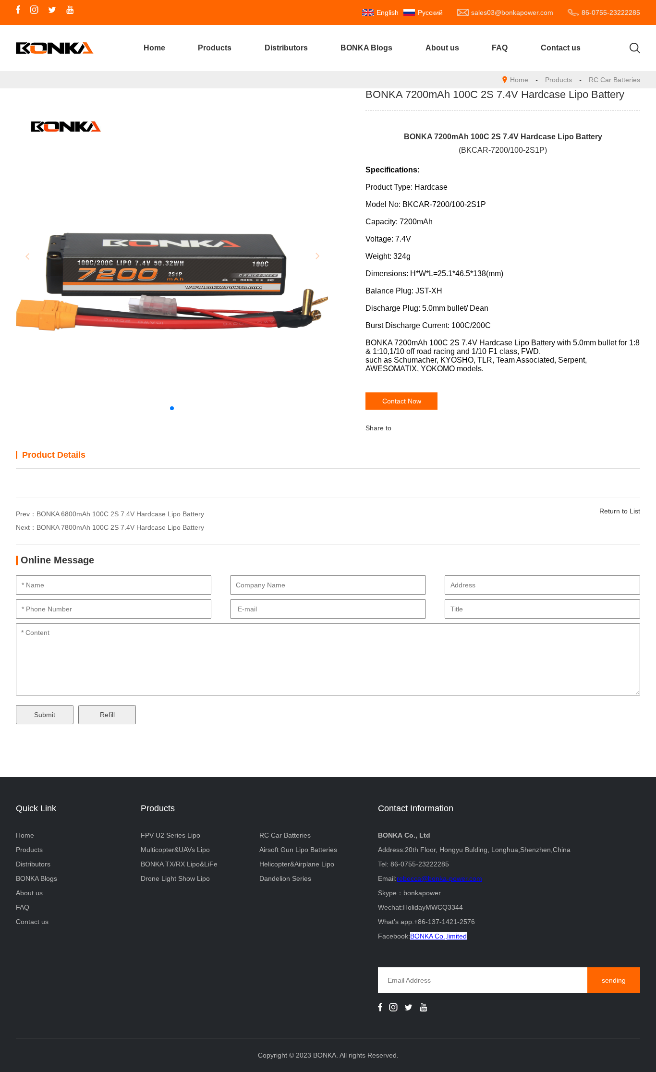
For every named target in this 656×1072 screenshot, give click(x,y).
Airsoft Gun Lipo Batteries (298, 849)
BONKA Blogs (366, 48)
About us (442, 48)
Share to (378, 428)
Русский (430, 12)
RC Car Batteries (614, 80)
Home (154, 48)
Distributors (286, 48)
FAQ (500, 48)
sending (614, 980)
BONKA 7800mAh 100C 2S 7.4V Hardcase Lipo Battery (120, 527)
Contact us (561, 48)
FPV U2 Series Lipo (170, 835)
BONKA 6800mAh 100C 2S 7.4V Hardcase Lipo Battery (120, 514)
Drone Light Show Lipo (175, 878)
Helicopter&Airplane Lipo (296, 864)
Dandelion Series (285, 878)
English (388, 12)
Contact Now (401, 401)
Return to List (619, 511)
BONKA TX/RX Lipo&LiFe (179, 864)
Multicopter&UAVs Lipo (175, 849)
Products (214, 48)
